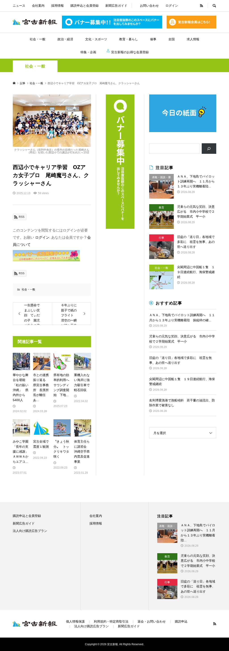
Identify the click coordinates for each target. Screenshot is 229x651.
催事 (153, 39)
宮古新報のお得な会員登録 (130, 52)
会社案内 (38, 5)
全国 (171, 39)
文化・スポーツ (96, 39)
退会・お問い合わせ (152, 621)
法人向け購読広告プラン (30, 531)
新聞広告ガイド (116, 5)
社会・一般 (37, 39)
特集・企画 (88, 52)
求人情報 (193, 39)
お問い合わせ (149, 5)
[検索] (209, 148)
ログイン (171, 5)
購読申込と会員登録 (84, 5)
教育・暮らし (128, 39)
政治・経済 (65, 39)
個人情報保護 (75, 621)
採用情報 (57, 5)
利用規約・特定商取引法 (111, 621)
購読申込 (181, 621)
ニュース (19, 5)
